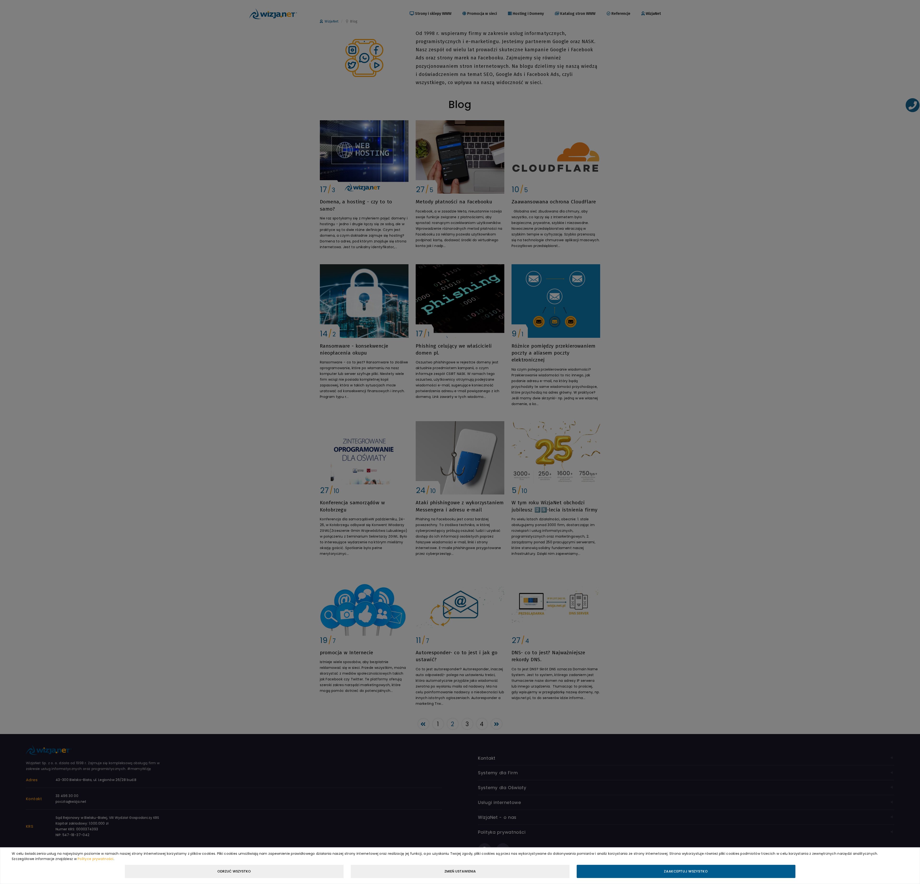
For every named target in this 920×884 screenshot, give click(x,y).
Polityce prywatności (96, 858)
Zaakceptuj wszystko (686, 871)
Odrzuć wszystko (234, 871)
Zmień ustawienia (460, 871)
